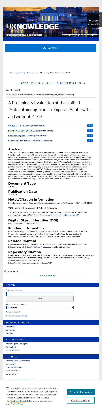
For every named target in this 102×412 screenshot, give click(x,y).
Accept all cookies (81, 391)
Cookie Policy (16, 404)
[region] (51, 396)
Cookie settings (17, 401)
